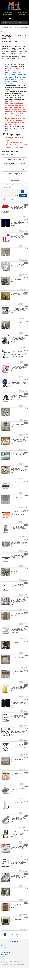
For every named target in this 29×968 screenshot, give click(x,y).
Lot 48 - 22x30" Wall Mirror (17, 890)
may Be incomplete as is (17, 356)
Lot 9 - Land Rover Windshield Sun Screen (18, 323)
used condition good (16, 807)
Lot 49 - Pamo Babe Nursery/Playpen (16, 905)
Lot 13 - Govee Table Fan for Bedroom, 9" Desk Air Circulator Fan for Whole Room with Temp (18, 382)
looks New (13, 269)
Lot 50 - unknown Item (16, 919)
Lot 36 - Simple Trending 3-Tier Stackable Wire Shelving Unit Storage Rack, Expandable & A (18, 716)
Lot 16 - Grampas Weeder (17, 424)
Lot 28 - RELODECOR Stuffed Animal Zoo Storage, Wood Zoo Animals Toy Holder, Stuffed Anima (18, 600)
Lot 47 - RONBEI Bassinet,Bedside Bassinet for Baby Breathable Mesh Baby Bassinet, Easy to (18, 877)
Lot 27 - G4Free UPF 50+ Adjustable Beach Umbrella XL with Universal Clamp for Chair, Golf (18, 586)
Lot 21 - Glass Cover (16, 497)
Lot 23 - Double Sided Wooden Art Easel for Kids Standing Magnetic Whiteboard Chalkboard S (19, 528)
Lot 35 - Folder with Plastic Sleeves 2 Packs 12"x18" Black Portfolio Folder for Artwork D (18, 702)
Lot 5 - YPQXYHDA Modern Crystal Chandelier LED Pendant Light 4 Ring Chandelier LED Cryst (19, 265)
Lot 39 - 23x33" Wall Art (17, 759)
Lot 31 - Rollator (15, 642)
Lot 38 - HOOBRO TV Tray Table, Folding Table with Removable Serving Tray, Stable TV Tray (19, 746)
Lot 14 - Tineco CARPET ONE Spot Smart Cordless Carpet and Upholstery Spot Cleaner (19, 396)
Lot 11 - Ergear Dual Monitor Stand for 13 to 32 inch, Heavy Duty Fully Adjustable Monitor (18, 353)
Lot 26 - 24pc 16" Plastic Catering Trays (17, 570)
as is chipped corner (16, 487)
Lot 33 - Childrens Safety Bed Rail (19, 671)
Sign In (3, 18)
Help (2, 945)
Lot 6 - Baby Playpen (16, 279)
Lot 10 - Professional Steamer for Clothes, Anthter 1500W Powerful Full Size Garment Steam (19, 338)
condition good (14, 632)
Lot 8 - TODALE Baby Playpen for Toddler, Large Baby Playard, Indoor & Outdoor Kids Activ (19, 309)
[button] (5, 226)
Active (16, 195)
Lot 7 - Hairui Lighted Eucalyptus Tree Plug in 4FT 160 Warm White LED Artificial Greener (19, 295)
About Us (3, 950)
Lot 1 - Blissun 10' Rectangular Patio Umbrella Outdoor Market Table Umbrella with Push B (18, 207)
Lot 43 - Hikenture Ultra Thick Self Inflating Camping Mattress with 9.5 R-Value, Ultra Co (18, 818)
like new (13, 341)
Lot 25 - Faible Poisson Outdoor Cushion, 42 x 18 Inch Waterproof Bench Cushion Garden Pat (19, 556)
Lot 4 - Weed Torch (15, 250)
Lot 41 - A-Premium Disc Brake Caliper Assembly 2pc (18, 789)
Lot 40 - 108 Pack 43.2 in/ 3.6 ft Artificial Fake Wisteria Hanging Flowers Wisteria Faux (19, 775)
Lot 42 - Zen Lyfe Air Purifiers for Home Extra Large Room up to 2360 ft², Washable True (19, 804)
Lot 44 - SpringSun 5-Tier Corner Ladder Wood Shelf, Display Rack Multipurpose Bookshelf (19, 833)
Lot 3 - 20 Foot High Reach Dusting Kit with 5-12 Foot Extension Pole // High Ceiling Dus (19, 236)
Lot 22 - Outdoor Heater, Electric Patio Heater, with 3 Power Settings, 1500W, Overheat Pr (19, 513)
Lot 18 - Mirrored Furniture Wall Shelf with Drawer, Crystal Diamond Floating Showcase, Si (18, 455)
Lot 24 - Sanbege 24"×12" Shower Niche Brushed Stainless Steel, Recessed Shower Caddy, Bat (19, 542)
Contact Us (4, 947)
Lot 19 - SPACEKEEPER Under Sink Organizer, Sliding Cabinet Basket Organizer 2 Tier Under (18, 469)
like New (13, 225)
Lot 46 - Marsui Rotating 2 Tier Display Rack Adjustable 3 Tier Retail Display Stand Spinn (18, 862)
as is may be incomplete (17, 644)
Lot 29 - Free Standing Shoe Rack (19, 613)
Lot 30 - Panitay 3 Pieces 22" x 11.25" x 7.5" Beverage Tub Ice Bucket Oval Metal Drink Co (18, 629)
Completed (23, 195)
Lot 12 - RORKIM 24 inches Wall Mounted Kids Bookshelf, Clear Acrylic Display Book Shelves (19, 367)
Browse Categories (14, 180)
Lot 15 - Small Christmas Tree (18, 410)
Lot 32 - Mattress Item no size (18, 657)
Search (22, 22)
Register (9, 18)
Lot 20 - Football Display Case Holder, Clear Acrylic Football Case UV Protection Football (18, 484)
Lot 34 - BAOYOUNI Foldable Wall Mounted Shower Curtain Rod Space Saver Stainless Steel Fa (19, 687)
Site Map (3, 956)
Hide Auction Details (20, 35)
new (12, 210)
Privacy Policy (4, 954)
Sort (4, 199)
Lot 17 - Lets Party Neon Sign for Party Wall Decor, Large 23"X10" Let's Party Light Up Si (19, 440)
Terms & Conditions (10, 154)
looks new (13, 281)
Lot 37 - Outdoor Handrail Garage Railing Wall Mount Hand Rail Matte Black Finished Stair (19, 731)
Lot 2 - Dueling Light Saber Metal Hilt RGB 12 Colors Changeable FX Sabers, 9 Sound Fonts (19, 222)
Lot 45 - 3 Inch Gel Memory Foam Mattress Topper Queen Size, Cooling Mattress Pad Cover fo (19, 847)
